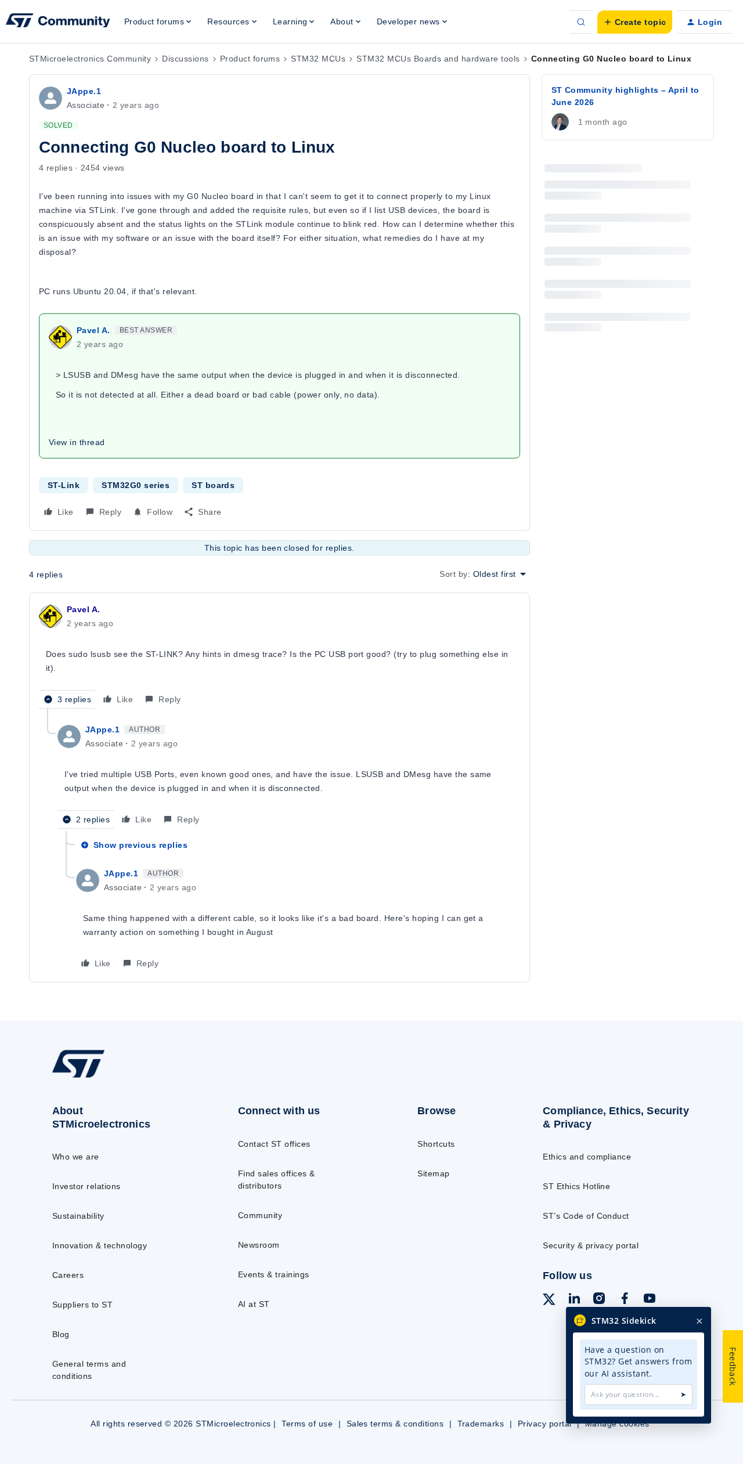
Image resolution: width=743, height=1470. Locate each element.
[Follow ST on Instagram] (599, 1300)
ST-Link (64, 485)
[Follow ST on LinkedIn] (574, 1300)
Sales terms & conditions (395, 1423)
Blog (61, 1334)
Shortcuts (436, 1143)
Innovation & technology (99, 1245)
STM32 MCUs (318, 58)
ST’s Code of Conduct (586, 1215)
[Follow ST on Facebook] (625, 1300)
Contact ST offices (274, 1143)
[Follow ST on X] (549, 1301)
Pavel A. (93, 330)
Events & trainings (273, 1274)
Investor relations (86, 1186)
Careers (68, 1275)
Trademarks (480, 1423)
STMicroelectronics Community (90, 58)
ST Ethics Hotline (576, 1186)
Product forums (250, 58)
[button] (634, 22)
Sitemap (433, 1173)
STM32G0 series (135, 485)
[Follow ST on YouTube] (650, 1300)
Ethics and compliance (587, 1156)
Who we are (75, 1156)
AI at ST (254, 1304)
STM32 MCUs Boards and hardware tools (438, 58)
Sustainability (78, 1215)
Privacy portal (545, 1423)
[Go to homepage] (123, 1077)
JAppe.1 (84, 91)
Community (260, 1215)
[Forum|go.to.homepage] (58, 22)
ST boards (213, 485)
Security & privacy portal (591, 1245)
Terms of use (307, 1423)
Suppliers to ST (82, 1304)
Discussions (185, 58)
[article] (279, 655)
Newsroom (259, 1244)
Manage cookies (617, 1423)
